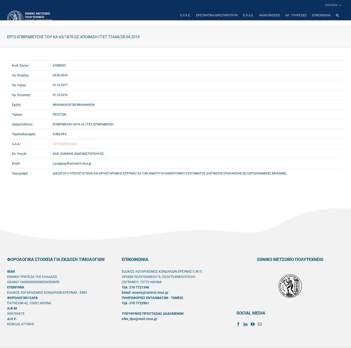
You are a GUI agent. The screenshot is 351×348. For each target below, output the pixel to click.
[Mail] (260, 324)
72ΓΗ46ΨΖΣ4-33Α (65, 144)
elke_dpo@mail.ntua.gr (139, 319)
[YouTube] (253, 324)
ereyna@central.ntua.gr (150, 292)
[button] (337, 15)
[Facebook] (238, 324)
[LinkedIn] (245, 324)
